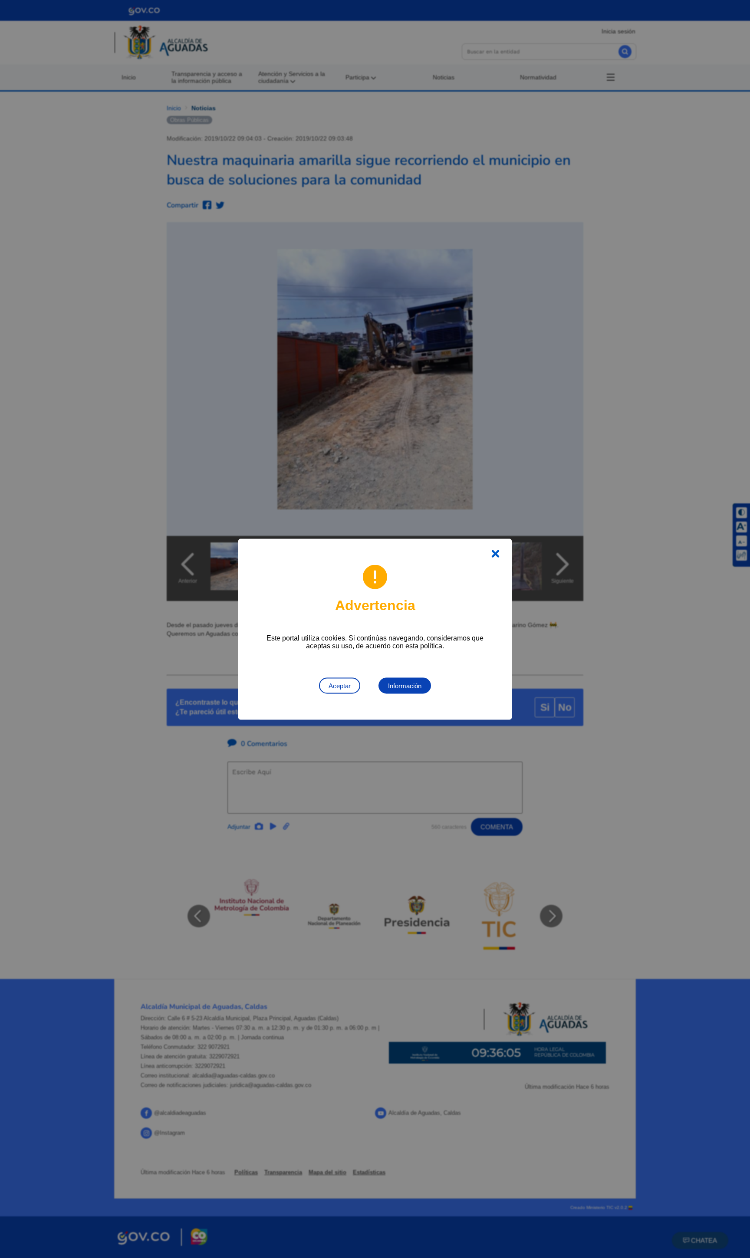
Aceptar (340, 685)
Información (404, 685)
